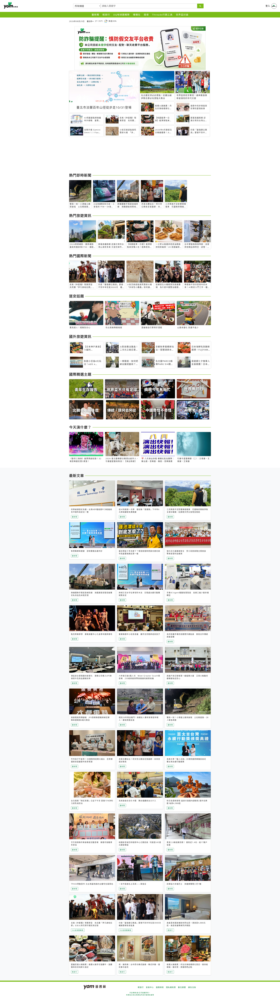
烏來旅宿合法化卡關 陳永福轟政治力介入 (137, 800)
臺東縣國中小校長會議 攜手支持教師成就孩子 (139, 634)
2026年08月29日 (77, 21)
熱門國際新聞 (80, 255)
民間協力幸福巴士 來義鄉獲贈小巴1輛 (184, 884)
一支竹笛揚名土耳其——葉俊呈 (132, 884)
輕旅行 (106, 14)
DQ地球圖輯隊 (121, 14)
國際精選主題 (80, 374)
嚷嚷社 (137, 14)
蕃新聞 (95, 14)
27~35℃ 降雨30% (106, 21)
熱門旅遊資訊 (80, 215)
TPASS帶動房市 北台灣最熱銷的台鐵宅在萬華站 (92, 884)
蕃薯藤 (10, 5)
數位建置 (182, 987)
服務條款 (160, 987)
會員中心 (150, 987)
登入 (268, 5)
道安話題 (76, 296)
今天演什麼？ (80, 427)
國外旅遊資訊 (80, 336)
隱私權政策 (171, 987)
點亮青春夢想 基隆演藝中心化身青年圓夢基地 (91, 634)
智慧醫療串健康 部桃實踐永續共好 (86, 551)
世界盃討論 (182, 14)
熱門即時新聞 (80, 175)
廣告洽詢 (192, 987)
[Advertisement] (134, 155)
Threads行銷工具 (162, 14)
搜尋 (146, 14)
